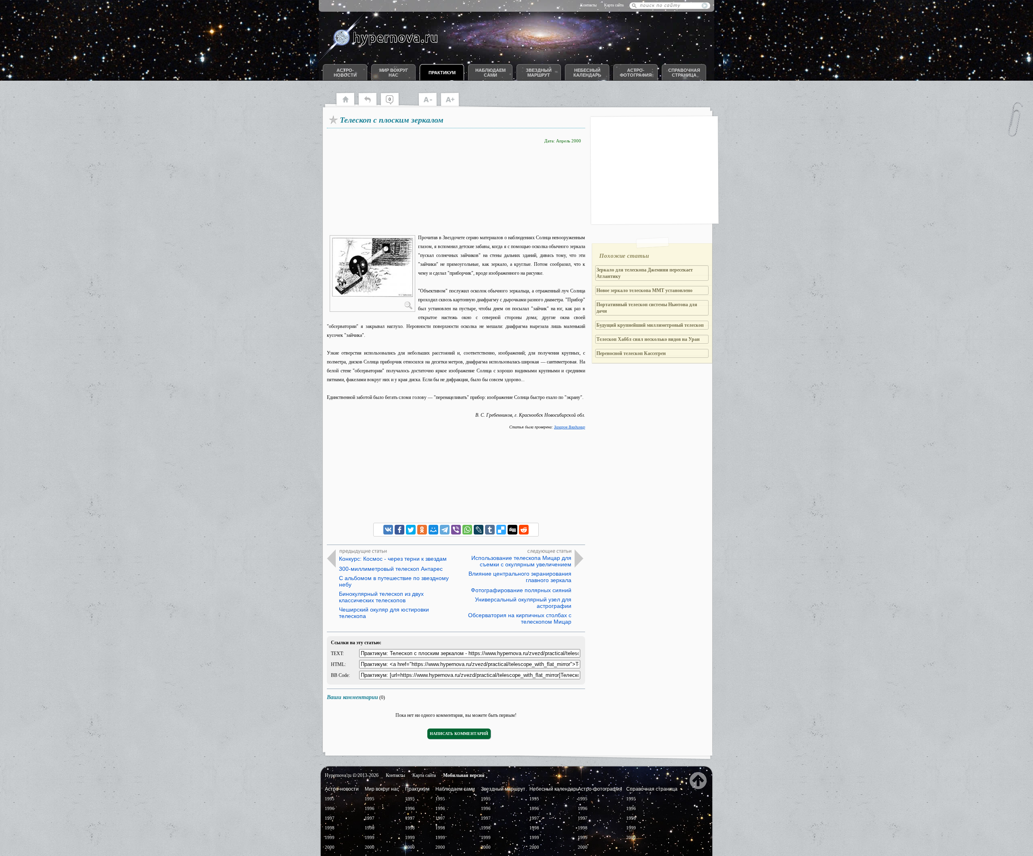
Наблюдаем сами (490, 72)
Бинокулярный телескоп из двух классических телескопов (381, 597)
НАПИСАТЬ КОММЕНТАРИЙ (459, 733)
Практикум (442, 72)
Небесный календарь (587, 72)
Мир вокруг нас (393, 72)
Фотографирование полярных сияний (521, 590)
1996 (330, 808)
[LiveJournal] (478, 529)
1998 (330, 827)
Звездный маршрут (539, 72)
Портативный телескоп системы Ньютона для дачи (646, 308)
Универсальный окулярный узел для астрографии (523, 602)
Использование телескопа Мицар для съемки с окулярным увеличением (521, 561)
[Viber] (456, 529)
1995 (330, 798)
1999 (330, 837)
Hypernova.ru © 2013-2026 (351, 775)
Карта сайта (613, 5)
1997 (330, 818)
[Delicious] (501, 529)
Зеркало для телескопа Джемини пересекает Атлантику (644, 273)
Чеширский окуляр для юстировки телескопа (384, 612)
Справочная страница (684, 72)
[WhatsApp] (467, 529)
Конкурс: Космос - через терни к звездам (393, 558)
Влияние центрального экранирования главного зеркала (519, 576)
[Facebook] (399, 529)
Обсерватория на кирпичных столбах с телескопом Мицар (519, 618)
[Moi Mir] (433, 529)
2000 (330, 847)
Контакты (588, 5)
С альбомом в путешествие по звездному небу (394, 581)
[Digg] (512, 529)
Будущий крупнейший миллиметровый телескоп (650, 325)
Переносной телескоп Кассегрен (631, 353)
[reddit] (524, 529)
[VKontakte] (388, 529)
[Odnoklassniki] (422, 529)
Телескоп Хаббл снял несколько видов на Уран (648, 339)
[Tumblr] (490, 529)
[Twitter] (411, 529)
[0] (393, 105)
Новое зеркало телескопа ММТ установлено (644, 290)
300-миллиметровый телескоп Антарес (391, 569)
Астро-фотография (636, 72)
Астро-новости (345, 72)
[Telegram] (445, 529)
